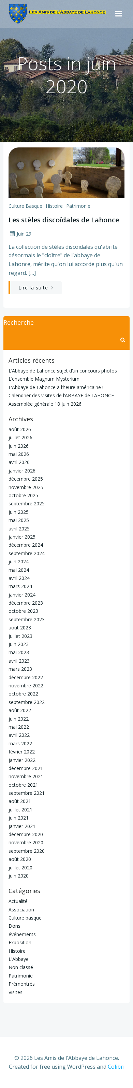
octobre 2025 (23, 495)
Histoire (54, 206)
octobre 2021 (23, 785)
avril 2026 (19, 462)
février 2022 (22, 751)
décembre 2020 (26, 834)
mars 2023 (20, 669)
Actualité (18, 901)
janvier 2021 (22, 826)
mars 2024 (20, 586)
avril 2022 (19, 735)
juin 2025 (19, 512)
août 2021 (20, 801)
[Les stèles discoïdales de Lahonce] (66, 172)
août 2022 (20, 710)
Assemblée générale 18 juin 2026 (45, 404)
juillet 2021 (20, 809)
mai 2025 (19, 520)
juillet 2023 (20, 636)
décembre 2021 (26, 768)
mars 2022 (20, 743)
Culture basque (25, 206)
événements (22, 934)
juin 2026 (19, 446)
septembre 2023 (27, 619)
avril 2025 (19, 528)
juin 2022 (19, 719)
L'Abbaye (19, 959)
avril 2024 (19, 578)
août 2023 (20, 627)
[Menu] (118, 14)
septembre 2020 (27, 851)
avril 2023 (19, 661)
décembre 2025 (26, 479)
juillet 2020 (20, 867)
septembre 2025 (27, 503)
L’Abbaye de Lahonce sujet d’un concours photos (63, 370)
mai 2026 (19, 454)
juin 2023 (19, 644)
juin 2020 (19, 875)
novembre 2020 (26, 842)
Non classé (21, 967)
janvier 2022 (22, 760)
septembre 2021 (27, 793)
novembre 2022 (26, 685)
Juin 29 (24, 233)
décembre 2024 (26, 545)
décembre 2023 (26, 603)
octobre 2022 (23, 693)
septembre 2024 (27, 553)
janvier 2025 (22, 536)
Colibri (116, 1066)
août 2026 (20, 429)
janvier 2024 (22, 594)
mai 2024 (19, 570)
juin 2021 (19, 817)
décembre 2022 (26, 677)
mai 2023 (19, 652)
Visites (16, 992)
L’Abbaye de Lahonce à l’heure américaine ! (56, 387)
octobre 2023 (23, 611)
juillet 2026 (20, 437)
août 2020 (20, 859)
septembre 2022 (27, 702)
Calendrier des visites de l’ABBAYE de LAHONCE (61, 395)
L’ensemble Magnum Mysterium (44, 379)
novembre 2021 (26, 776)
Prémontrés (22, 984)
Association (21, 909)
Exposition (20, 942)
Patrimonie (78, 206)
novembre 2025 (26, 487)
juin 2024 (19, 561)
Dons (14, 926)
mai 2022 (19, 727)
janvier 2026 (22, 470)
